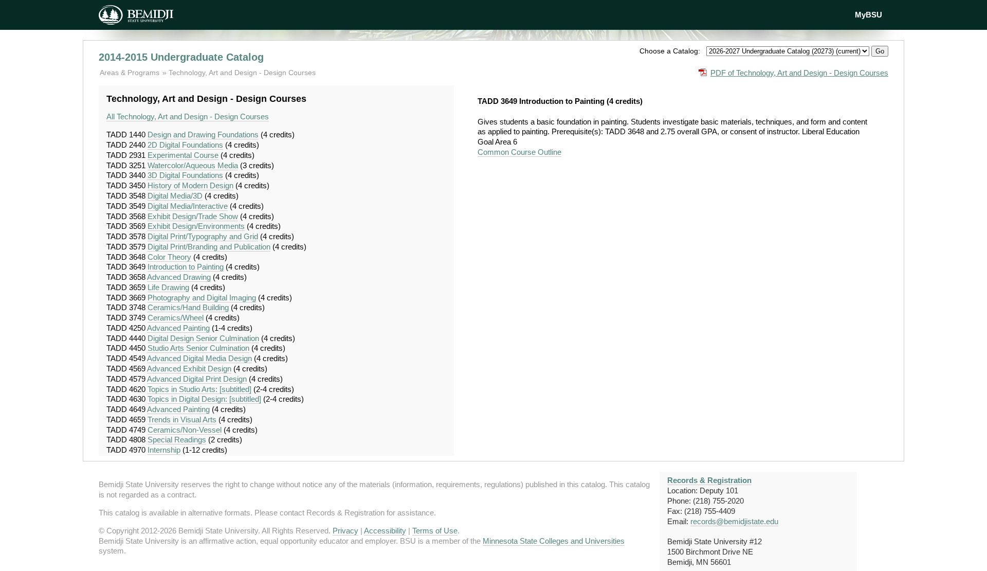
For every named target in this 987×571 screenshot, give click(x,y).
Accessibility (385, 530)
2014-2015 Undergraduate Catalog (181, 57)
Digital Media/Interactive (188, 206)
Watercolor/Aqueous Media (193, 165)
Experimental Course (183, 155)
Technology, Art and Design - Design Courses (242, 72)
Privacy (345, 530)
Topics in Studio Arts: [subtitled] (199, 389)
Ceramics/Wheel (176, 317)
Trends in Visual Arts (182, 419)
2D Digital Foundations (185, 144)
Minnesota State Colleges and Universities (554, 541)
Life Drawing (168, 287)
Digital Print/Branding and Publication (209, 246)
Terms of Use (435, 530)
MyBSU (868, 14)
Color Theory (169, 257)
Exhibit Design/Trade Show (193, 216)
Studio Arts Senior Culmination (198, 348)
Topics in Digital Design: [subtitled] (204, 399)
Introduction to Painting (186, 266)
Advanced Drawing (179, 277)
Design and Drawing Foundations (203, 134)
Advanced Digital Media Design (199, 358)
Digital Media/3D (175, 195)
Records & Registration (709, 480)
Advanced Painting (178, 328)
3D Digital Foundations (185, 175)
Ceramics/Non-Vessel (185, 429)
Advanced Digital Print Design (197, 378)
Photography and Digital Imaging (202, 297)
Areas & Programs (130, 72)
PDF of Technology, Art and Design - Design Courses (799, 72)
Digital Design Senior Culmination (203, 338)
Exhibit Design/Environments (196, 226)
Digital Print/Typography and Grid (203, 236)
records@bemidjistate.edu (734, 521)
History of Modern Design (190, 185)
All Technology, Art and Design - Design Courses (187, 116)
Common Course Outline (519, 152)
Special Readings (177, 439)
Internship (164, 449)
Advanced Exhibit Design (189, 368)
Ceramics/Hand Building (188, 307)
